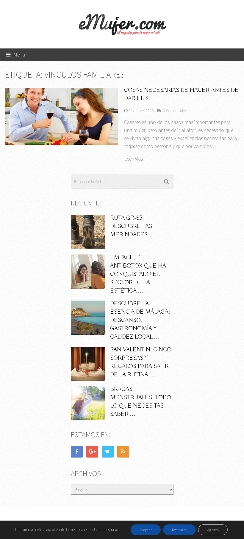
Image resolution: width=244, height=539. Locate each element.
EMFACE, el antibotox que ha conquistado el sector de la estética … (138, 274)
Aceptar (146, 529)
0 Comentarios (175, 110)
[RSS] (123, 452)
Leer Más (133, 158)
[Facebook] (77, 452)
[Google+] (92, 452)
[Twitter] (108, 452)
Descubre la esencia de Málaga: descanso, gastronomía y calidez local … (140, 320)
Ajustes (213, 529)
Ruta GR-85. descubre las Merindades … (132, 226)
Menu (19, 54)
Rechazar (179, 529)
